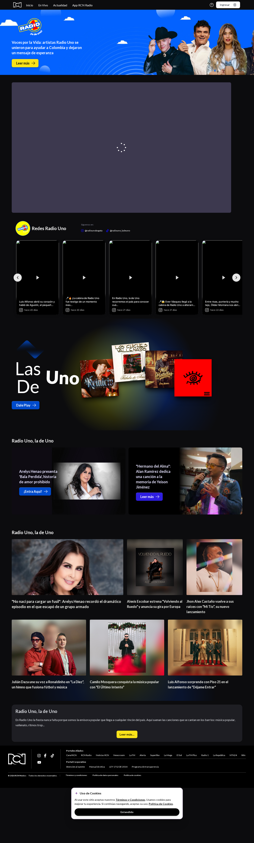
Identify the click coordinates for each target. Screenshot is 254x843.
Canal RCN (71, 755)
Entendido (127, 812)
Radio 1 (205, 755)
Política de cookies (132, 775)
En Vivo (43, 5)
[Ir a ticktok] (39, 755)
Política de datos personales (105, 775)
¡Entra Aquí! (33, 491)
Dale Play (23, 405)
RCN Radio (86, 755)
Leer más (23, 63)
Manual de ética (97, 766)
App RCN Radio (82, 5)
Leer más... (127, 734)
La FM (132, 755)
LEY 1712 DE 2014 (118, 766)
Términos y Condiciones (130, 799)
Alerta (143, 755)
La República (219, 755)
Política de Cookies (161, 803)
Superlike (155, 755)
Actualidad (60, 5)
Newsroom (119, 755)
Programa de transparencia (145, 766)
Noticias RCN (102, 755)
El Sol (179, 755)
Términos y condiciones (76, 775)
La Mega (168, 755)
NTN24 (233, 755)
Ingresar (225, 4)
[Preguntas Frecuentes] (212, 5)
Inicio (29, 5)
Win (243, 755)
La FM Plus (191, 755)
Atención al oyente (75, 766)
